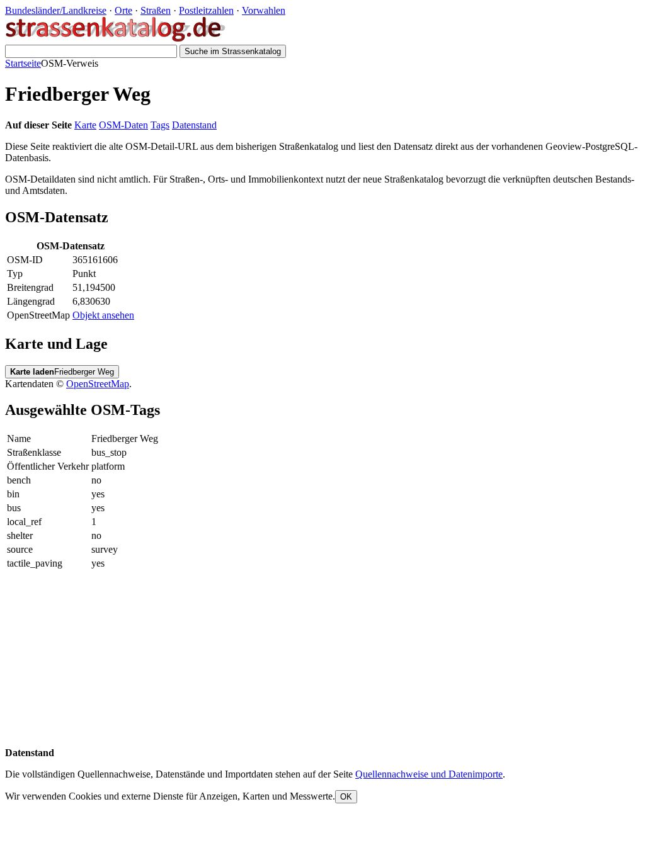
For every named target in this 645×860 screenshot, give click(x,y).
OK (346, 796)
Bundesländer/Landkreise (55, 10)
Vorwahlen (263, 10)
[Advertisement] (322, 659)
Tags (160, 125)
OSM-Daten (123, 125)
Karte (85, 125)
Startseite (23, 63)
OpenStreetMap (97, 383)
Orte (123, 10)
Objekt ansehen (103, 315)
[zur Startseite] (116, 38)
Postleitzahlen (206, 10)
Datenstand (194, 125)
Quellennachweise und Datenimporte (429, 774)
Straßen (155, 10)
